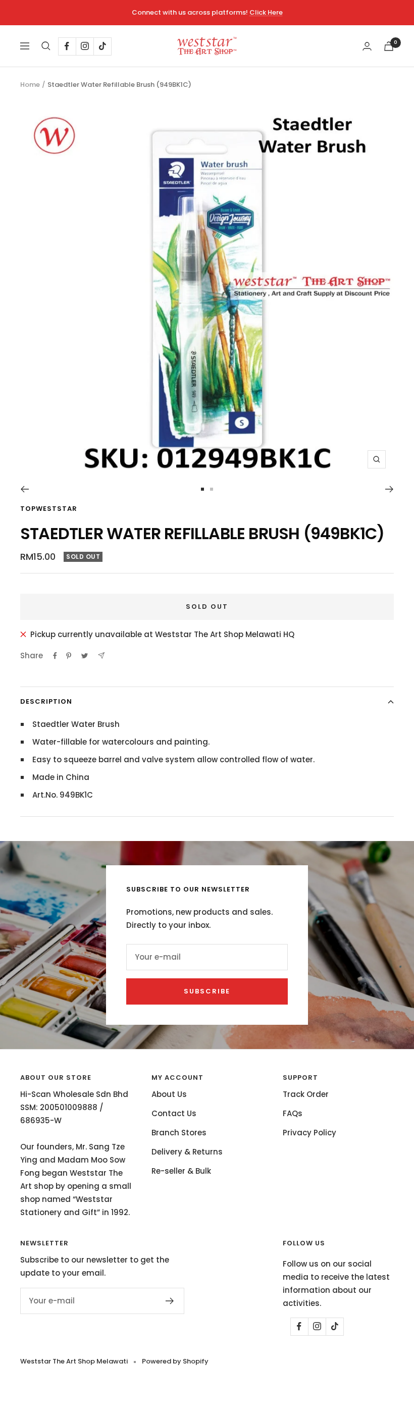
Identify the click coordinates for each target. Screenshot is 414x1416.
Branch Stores (178, 1132)
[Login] (367, 46)
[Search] (45, 45)
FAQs (292, 1113)
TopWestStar (48, 508)
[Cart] (389, 46)
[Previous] (24, 489)
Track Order (306, 1094)
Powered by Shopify (175, 1361)
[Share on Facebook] (55, 655)
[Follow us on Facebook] (67, 46)
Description (46, 701)
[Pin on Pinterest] (68, 655)
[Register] (170, 1300)
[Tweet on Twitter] (84, 655)
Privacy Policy (309, 1132)
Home (30, 84)
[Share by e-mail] (101, 655)
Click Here (266, 12)
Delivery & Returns (187, 1151)
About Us (169, 1094)
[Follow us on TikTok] (102, 46)
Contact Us (173, 1113)
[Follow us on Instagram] (84, 46)
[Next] (389, 489)
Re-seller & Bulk (181, 1171)
